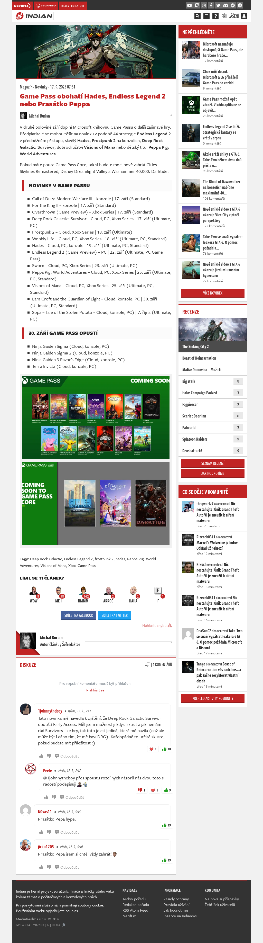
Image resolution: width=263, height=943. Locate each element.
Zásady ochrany (176, 898)
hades (120, 559)
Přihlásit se (95, 690)
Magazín (26, 86)
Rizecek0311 (205, 537)
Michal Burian (39, 115)
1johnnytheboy (50, 711)
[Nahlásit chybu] (63, 924)
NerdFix (129, 915)
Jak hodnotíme (212, 473)
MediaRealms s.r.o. (31, 919)
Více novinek (212, 293)
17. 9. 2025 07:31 (62, 86)
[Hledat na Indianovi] (197, 16)
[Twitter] (218, 5)
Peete (47, 770)
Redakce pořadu (136, 904)
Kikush (201, 564)
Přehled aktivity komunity (212, 698)
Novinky (41, 86)
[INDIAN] (34, 15)
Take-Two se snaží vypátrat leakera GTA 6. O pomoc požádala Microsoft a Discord (219, 639)
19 (169, 825)
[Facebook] (211, 5)
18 (169, 749)
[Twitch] (196, 5)
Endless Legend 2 (78, 559)
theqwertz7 (204, 504)
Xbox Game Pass (82, 565)
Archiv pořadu (134, 898)
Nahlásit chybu (154, 625)
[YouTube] (189, 5)
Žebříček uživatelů (220, 904)
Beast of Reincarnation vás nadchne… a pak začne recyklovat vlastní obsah (218, 672)
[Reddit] (240, 5)
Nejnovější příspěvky (222, 898)
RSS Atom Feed (135, 910)
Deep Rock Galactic (46, 559)
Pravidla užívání (177, 904)
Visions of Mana (53, 565)
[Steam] (232, 5)
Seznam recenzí (212, 463)
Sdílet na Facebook (78, 615)
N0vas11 (45, 811)
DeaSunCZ (203, 631)
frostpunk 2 (104, 559)
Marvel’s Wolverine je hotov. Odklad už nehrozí (217, 545)
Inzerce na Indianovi (180, 915)
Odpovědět (69, 756)
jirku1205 (46, 846)
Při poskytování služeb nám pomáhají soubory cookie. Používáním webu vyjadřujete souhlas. (60, 907)
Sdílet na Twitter (115, 615)
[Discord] (225, 5)
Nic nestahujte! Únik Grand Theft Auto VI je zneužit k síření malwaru (217, 512)
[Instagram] (204, 5)
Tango (200, 664)
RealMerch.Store (73, 5)
